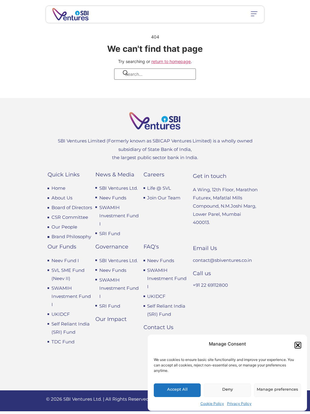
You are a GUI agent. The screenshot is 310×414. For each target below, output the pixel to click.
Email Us (205, 248)
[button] (298, 345)
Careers (153, 174)
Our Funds (62, 246)
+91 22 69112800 (210, 285)
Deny (227, 389)
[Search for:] (155, 74)
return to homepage (171, 61)
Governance (111, 246)
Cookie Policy (212, 403)
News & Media (114, 174)
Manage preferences (277, 389)
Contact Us (158, 327)
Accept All (177, 389)
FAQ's (151, 246)
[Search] (121, 74)
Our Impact (111, 319)
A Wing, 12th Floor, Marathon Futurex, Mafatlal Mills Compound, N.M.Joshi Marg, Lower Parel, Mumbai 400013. (225, 206)
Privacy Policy (239, 403)
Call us (202, 273)
